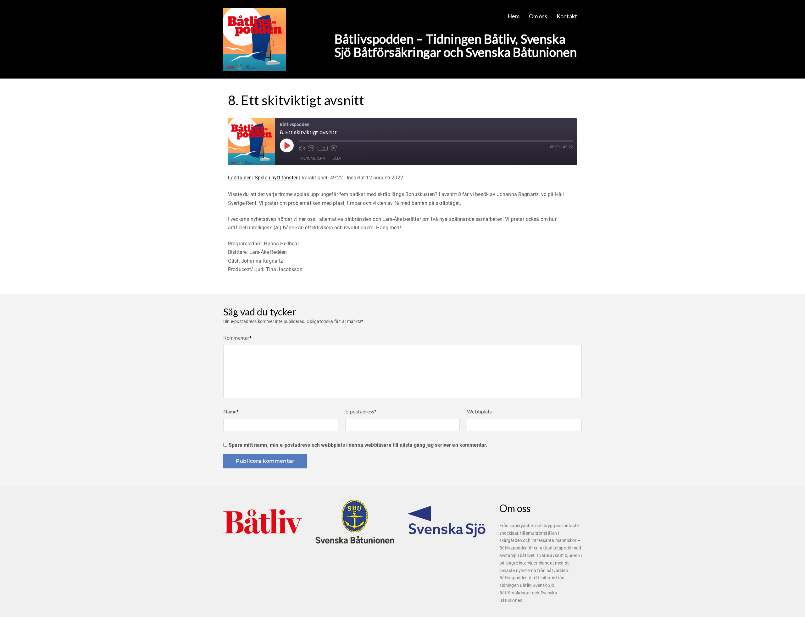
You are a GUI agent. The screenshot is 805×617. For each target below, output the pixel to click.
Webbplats (479, 411)
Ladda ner (239, 178)
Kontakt (567, 16)
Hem (513, 16)
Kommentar (237, 338)
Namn (231, 411)
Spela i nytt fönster (276, 178)
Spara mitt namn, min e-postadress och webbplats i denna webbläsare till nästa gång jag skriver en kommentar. (358, 445)
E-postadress (360, 411)
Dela (337, 158)
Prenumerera (312, 158)
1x (323, 148)
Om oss (538, 16)
